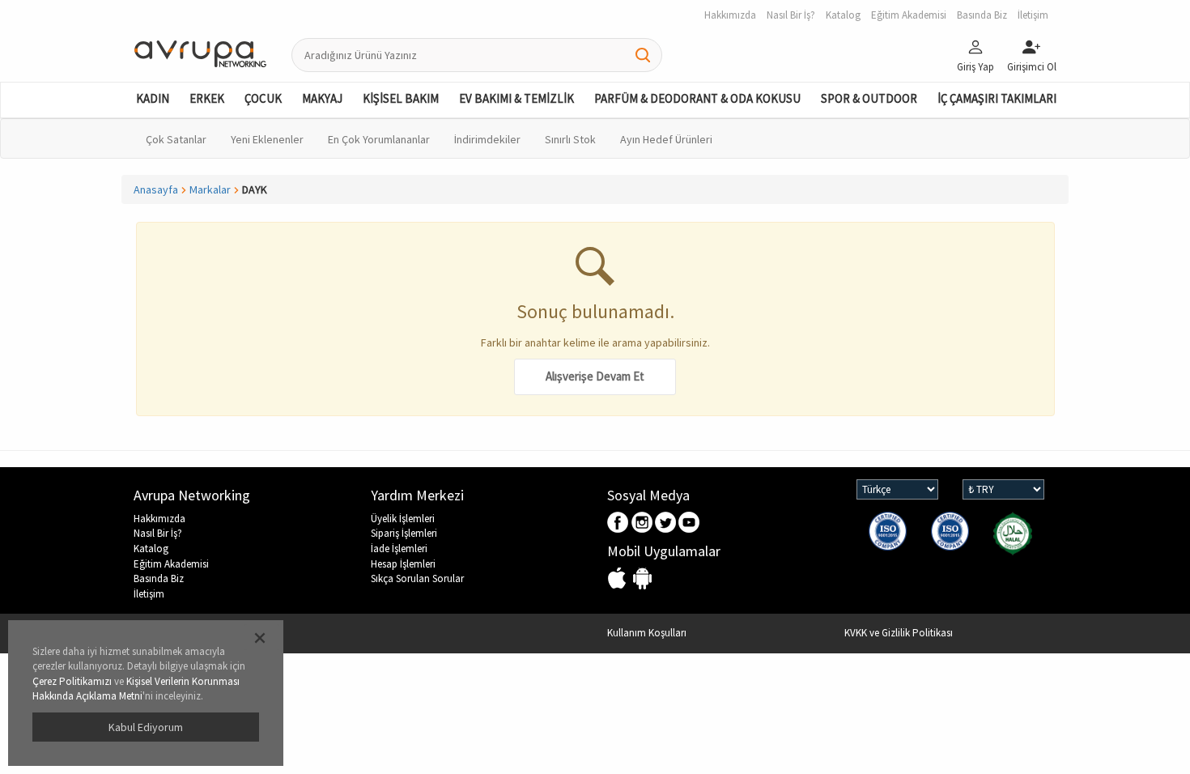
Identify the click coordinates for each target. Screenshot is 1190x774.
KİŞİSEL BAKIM (401, 98)
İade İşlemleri (399, 548)
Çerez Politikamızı (72, 681)
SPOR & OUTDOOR (869, 98)
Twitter (666, 523)
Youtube (689, 523)
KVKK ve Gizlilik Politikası (898, 633)
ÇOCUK (263, 98)
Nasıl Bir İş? (158, 533)
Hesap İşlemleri (403, 564)
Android (642, 579)
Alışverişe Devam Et (595, 376)
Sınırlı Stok (570, 139)
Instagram (642, 523)
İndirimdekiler (487, 139)
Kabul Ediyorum (145, 727)
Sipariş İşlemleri (404, 533)
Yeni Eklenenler (267, 139)
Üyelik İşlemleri (403, 518)
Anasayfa (156, 189)
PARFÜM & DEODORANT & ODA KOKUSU (697, 98)
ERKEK (206, 98)
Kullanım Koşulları (646, 633)
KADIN (152, 98)
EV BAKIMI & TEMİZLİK (516, 98)
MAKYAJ (322, 98)
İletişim (149, 594)
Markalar (210, 189)
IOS (619, 579)
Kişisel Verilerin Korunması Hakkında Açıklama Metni (136, 689)
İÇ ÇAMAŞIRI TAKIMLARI (996, 98)
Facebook (619, 523)
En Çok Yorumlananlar (379, 139)
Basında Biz (159, 578)
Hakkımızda (159, 518)
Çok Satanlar (176, 139)
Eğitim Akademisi (171, 564)
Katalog (151, 548)
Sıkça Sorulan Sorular (417, 578)
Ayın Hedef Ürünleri (666, 139)
